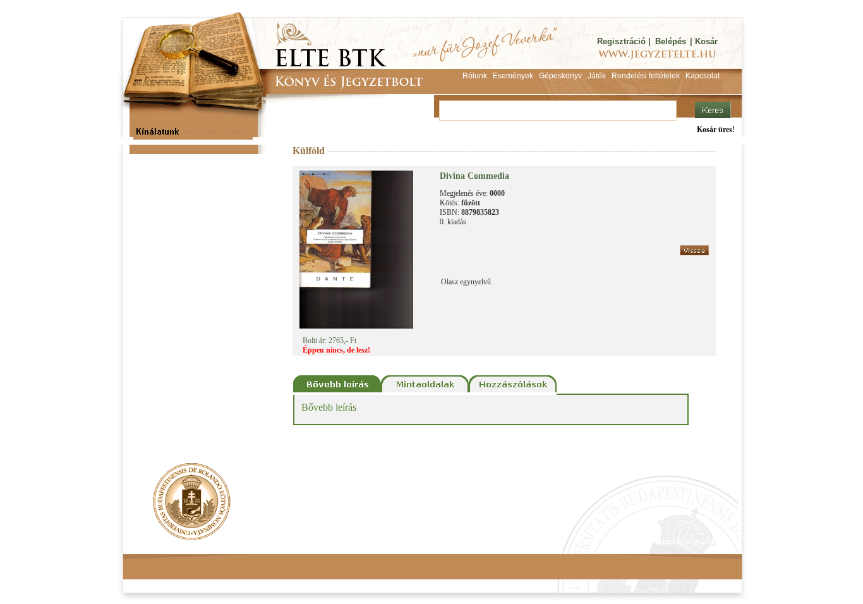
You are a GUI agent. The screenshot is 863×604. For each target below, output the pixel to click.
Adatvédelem (251, 541)
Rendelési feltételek (177, 541)
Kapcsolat (309, 541)
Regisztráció (621, 41)
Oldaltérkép (363, 541)
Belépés (670, 41)
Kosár (706, 41)
